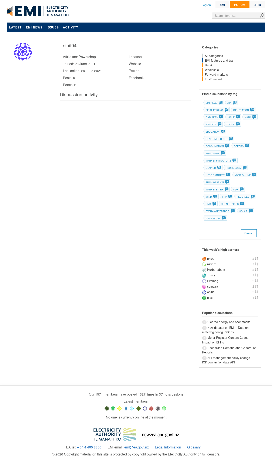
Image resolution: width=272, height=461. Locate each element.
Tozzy (211, 275)
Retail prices (232, 204)
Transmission (217, 182)
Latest (15, 27)
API (231, 102)
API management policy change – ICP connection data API (227, 360)
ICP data (213, 124)
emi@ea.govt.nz (136, 447)
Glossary (194, 447)
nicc (209, 297)
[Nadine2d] (132, 408)
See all (248, 233)
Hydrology (236, 167)
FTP (226, 196)
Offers (241, 146)
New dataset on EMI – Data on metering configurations (225, 329)
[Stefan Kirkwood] (107, 408)
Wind (211, 196)
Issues (53, 27)
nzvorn (211, 264)
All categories (214, 56)
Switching (215, 153)
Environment (213, 79)
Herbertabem (216, 269)
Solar (245, 211)
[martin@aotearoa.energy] (138, 408)
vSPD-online (245, 175)
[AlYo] (119, 408)
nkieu (210, 258)
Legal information (168, 447)
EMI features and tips (219, 60)
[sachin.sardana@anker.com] (158, 408)
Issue (233, 117)
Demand (213, 167)
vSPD (250, 117)
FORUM (239, 5)
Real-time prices (219, 138)
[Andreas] (151, 408)
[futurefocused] (145, 408)
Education (215, 131)
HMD (210, 204)
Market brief (216, 189)
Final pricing (217, 110)
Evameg (212, 281)
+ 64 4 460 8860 (89, 447)
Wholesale (212, 70)
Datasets (214, 117)
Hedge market (217, 175)
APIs (257, 5)
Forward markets (216, 74)
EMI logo (39, 11)
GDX (237, 189)
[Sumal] (126, 408)
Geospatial (215, 218)
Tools (232, 124)
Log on (206, 5)
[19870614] (113, 408)
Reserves (245, 196)
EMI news (34, 27)
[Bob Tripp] (164, 408)
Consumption (217, 146)
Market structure (220, 160)
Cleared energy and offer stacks (228, 322)
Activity (70, 27)
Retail (208, 65)
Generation (243, 110)
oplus (210, 292)
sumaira (212, 286)
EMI (222, 5)
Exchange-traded (219, 211)
